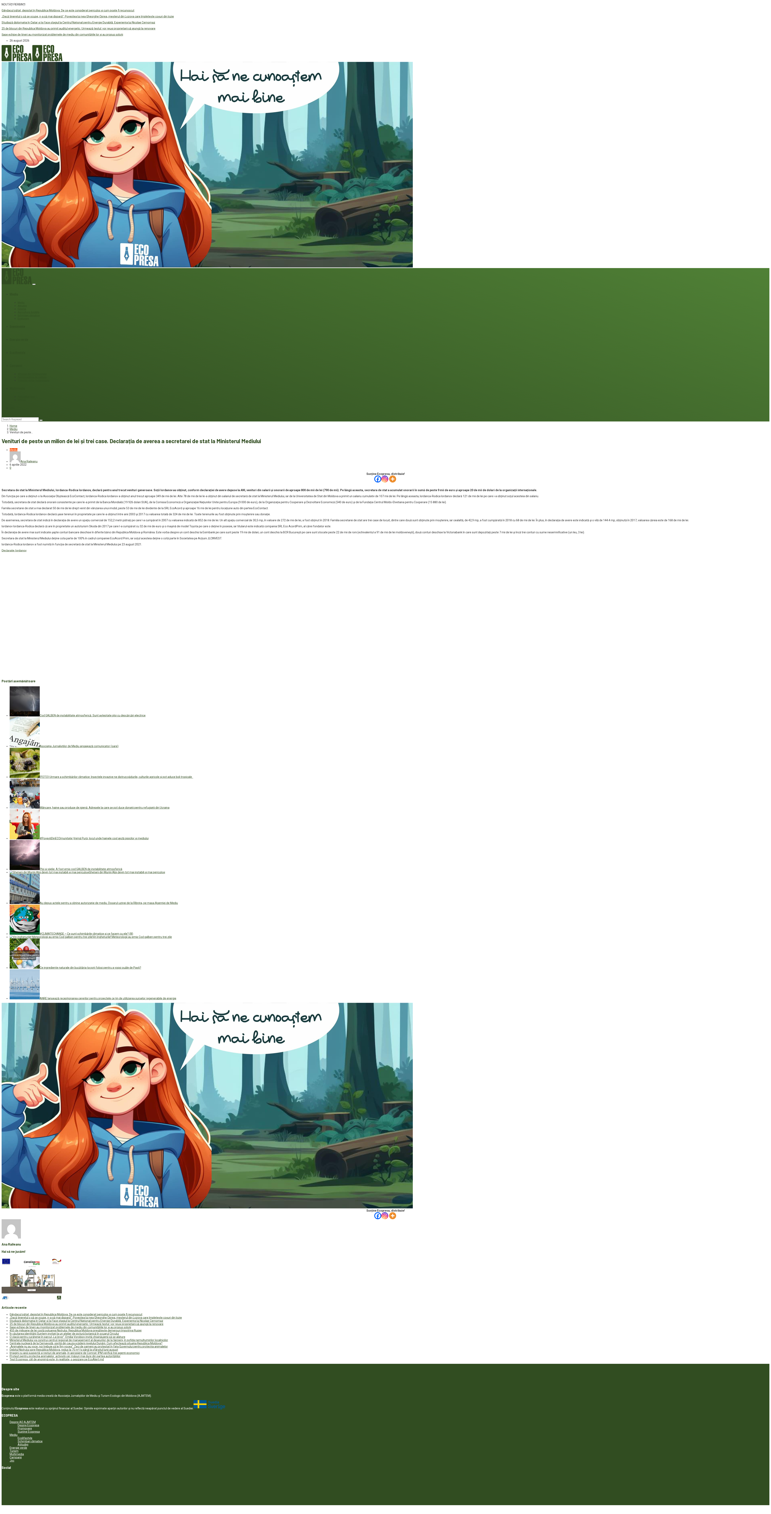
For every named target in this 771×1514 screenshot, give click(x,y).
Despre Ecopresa (28, 1425)
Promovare (25, 1428)
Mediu (14, 294)
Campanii (16, 365)
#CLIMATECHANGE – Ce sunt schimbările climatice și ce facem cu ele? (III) (86, 933)
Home (13, 425)
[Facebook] (377, 479)
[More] (392, 479)
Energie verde (19, 339)
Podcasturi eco (26, 396)
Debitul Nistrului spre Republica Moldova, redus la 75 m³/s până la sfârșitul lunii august (64, 1349)
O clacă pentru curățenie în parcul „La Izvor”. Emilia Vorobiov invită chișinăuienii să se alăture (67, 1337)
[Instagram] (384, 479)
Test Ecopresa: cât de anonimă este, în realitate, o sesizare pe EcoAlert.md (57, 1359)
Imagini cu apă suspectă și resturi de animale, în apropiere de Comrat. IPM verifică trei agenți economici (75, 1353)
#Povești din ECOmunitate (32, 374)
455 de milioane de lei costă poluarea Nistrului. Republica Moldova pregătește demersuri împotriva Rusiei (76, 1330)
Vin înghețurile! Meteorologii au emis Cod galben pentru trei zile (132, 937)
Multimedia (17, 388)
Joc (12, 407)
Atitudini (22, 305)
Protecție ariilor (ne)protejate (33, 380)
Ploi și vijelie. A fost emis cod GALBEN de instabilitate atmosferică (81, 869)
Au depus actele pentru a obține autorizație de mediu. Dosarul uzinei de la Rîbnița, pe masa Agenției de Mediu (109, 903)
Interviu (22, 400)
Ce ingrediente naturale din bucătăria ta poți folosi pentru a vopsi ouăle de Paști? (90, 967)
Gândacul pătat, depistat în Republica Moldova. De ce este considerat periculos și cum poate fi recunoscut (68, 10)
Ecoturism (23, 318)
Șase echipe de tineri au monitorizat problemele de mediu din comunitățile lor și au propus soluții (62, 34)
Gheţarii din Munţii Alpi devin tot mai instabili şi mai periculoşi (127, 872)
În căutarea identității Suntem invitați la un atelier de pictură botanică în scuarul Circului (64, 1333)
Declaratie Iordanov (14, 550)
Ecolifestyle (17, 352)
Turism (14, 1451)
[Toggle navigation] (34, 284)
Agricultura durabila (28, 312)
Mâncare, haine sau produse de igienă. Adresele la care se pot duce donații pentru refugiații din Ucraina (104, 807)
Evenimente (17, 326)
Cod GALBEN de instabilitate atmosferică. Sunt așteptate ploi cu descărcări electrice (93, 715)
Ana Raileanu (29, 461)
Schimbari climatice (29, 315)
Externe (22, 309)
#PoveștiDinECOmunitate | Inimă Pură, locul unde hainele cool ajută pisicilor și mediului (94, 838)
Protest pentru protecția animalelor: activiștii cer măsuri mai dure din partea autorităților (65, 1356)
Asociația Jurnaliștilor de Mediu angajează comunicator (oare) (79, 746)
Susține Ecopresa (29, 1431)
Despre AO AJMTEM (23, 1422)
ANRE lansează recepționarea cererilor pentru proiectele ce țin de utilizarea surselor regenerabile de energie (108, 998)
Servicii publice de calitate (32, 377)
